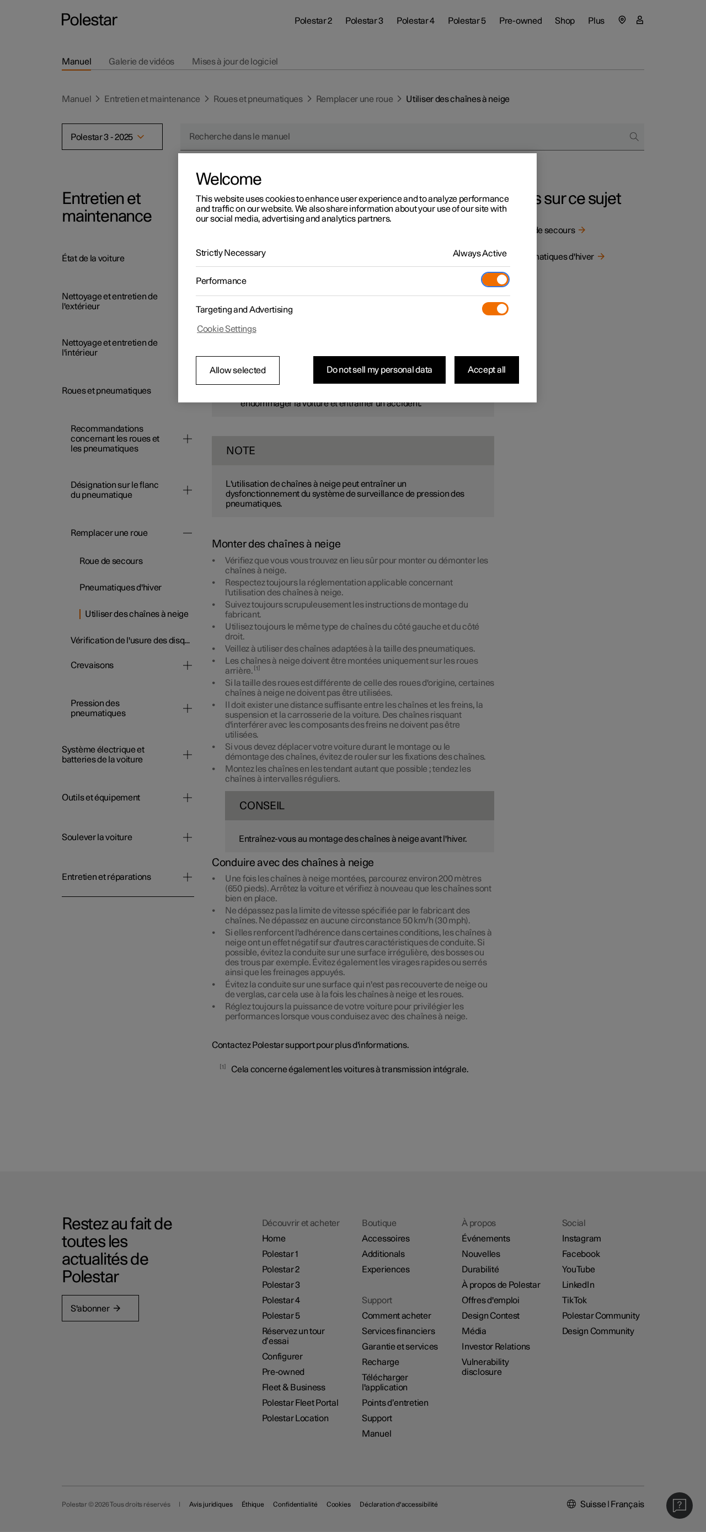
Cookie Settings (226, 329)
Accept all (487, 369)
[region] (357, 277)
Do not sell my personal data (379, 369)
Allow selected (238, 370)
